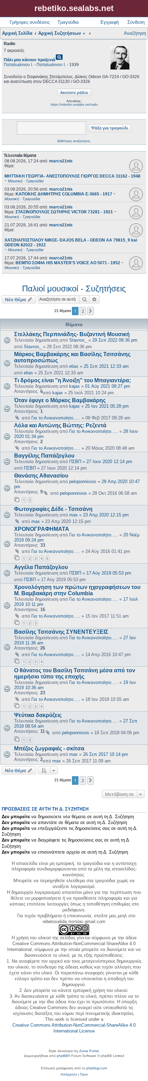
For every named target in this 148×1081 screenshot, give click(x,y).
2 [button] (83, 311)
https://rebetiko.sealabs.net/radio (74, 104)
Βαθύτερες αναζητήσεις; (74, 141)
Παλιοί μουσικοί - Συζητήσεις (74, 288)
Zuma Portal (88, 1051)
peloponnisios (82, 481)
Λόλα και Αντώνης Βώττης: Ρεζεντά (60, 425)
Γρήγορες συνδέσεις (30, 22)
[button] (90, 311)
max (73, 514)
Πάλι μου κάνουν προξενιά (29, 59)
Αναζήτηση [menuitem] (135, 33)
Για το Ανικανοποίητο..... (55, 417)
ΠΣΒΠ (75, 461)
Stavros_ (78, 340)
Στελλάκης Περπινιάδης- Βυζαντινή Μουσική (72, 334)
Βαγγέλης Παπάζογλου (44, 456)
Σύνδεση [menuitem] (136, 22)
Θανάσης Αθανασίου (41, 476)
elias (73, 366)
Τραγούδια (68, 22)
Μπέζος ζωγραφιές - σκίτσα (49, 748)
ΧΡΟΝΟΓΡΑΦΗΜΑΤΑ (41, 529)
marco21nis (61, 161)
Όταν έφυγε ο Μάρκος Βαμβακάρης (60, 400)
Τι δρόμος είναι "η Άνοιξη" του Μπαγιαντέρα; (72, 380)
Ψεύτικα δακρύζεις (38, 715)
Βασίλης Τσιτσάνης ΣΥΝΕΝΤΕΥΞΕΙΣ (61, 632)
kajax (74, 386)
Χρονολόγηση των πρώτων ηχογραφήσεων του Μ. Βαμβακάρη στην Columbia (77, 590)
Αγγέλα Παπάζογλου (41, 567)
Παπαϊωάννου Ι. (18, 64)
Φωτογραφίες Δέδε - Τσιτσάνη (53, 509)
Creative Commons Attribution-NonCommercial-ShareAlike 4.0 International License (74, 1028)
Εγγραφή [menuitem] (110, 22)
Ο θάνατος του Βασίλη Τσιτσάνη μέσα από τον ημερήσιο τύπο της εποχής (74, 673)
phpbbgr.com (96, 1068)
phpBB (62, 1056)
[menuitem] (69, 1074)
